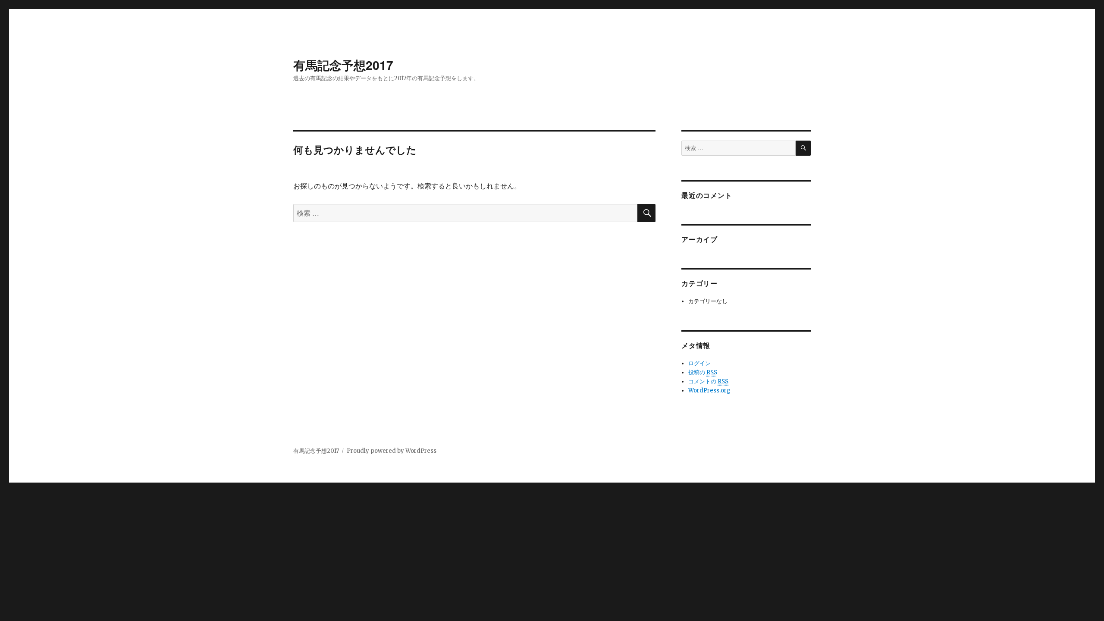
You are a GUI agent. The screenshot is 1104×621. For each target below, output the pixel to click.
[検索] (803, 148)
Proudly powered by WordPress (391, 451)
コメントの (708, 381)
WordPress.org (709, 390)
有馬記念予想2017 (343, 65)
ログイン (699, 363)
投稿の (702, 372)
